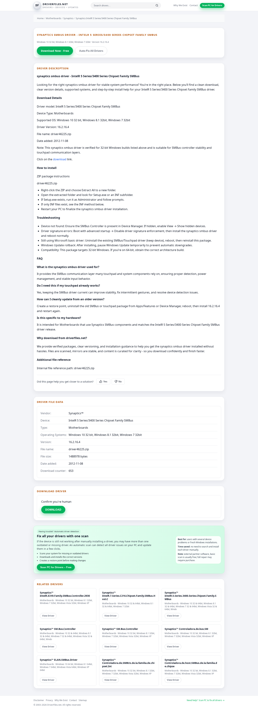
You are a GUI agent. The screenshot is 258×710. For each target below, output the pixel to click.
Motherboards (53, 18)
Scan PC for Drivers (212, 5)
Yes (105, 381)
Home (40, 18)
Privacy (49, 700)
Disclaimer (39, 700)
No (120, 381)
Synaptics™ (76, 413)
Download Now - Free (55, 50)
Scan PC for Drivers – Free (55, 567)
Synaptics (68, 18)
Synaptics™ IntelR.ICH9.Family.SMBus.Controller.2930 (65, 594)
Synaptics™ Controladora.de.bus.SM (186, 629)
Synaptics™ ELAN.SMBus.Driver (58, 659)
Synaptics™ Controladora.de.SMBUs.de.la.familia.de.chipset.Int (128, 663)
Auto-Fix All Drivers (91, 50)
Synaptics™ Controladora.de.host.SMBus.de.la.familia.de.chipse (191, 663)
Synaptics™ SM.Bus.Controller (58, 629)
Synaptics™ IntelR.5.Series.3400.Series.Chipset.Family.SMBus (190, 596)
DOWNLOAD (53, 509)
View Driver (48, 615)
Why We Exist (180, 5)
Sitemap (83, 700)
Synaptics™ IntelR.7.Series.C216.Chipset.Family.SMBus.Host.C (128, 596)
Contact (194, 5)
